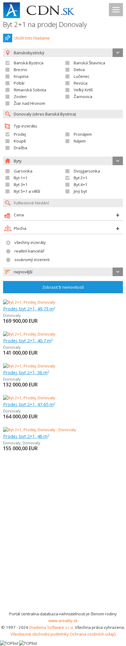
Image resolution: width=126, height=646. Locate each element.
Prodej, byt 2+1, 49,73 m (29, 309)
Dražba (20, 147)
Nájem (80, 141)
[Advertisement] (63, 544)
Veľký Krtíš (83, 90)
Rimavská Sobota (30, 90)
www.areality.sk (63, 620)
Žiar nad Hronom (29, 103)
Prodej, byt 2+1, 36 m (26, 372)
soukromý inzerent (32, 259)
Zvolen (20, 96)
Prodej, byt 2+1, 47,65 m (29, 404)
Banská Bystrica (28, 63)
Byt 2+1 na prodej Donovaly (45, 24)
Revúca (80, 83)
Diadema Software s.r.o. (51, 627)
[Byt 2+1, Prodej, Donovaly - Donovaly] (39, 429)
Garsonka (23, 171)
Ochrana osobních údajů (93, 634)
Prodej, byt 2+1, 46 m (26, 436)
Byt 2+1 (80, 177)
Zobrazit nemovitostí (63, 287)
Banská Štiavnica (89, 63)
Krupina (21, 76)
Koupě (20, 141)
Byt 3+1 (21, 184)
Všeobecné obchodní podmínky (39, 634)
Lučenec (81, 76)
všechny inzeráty (30, 242)
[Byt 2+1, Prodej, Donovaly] (29, 302)
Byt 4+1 (80, 184)
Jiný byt (80, 191)
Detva (79, 69)
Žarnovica (83, 96)
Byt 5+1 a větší (27, 191)
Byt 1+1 (21, 177)
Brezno (20, 69)
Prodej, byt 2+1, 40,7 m (28, 340)
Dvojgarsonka (87, 171)
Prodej (20, 134)
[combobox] (63, 272)
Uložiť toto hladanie (32, 38)
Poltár (19, 83)
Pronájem (83, 134)
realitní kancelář (29, 251)
